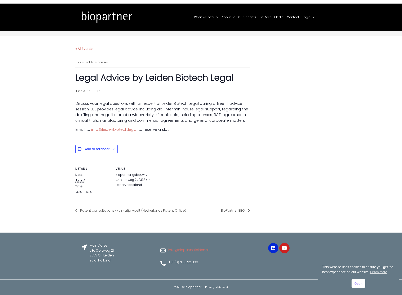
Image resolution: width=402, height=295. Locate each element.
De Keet (265, 17)
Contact (293, 17)
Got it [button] (358, 283)
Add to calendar (97, 149)
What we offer (204, 17)
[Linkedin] (273, 248)
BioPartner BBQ (233, 210)
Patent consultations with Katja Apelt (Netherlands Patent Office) (132, 210)
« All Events (84, 48)
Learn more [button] (378, 272)
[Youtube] (284, 248)
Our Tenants (247, 17)
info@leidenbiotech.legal (114, 129)
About (226, 17)
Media (278, 17)
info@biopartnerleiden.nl (188, 249)
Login (307, 17)
